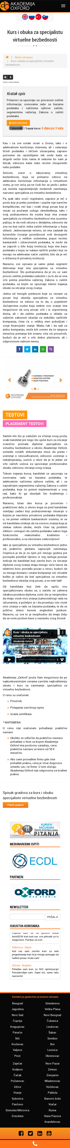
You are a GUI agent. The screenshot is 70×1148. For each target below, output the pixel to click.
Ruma (52, 1110)
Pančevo (17, 1104)
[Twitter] (30, 1133)
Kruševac (18, 1044)
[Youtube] (49, 1133)
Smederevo (52, 1003)
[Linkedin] (39, 1133)
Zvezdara (17, 1116)
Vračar (53, 1104)
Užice (17, 1087)
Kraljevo (17, 1069)
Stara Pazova (52, 1116)
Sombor (52, 1038)
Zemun (52, 1069)
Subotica (17, 1098)
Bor (52, 1044)
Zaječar (17, 1063)
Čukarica (52, 1021)
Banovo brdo (52, 1098)
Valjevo (17, 1050)
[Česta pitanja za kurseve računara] (35, 829)
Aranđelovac (52, 1122)
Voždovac (52, 1087)
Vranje (17, 1092)
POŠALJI (52, 917)
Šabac (52, 1032)
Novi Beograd (52, 1015)
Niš (17, 1038)
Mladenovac (52, 1081)
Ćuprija (17, 1021)
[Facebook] (21, 1133)
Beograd (17, 1003)
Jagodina (18, 1009)
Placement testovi (25, 423)
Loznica (52, 1050)
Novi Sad (17, 1015)
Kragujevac (17, 1026)
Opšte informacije (19, 122)
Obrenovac (52, 1056)
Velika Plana (52, 1009)
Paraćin (17, 1032)
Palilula (52, 1092)
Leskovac (52, 1026)
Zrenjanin (52, 1075)
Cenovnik (16, 128)
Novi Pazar (53, 1063)
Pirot (17, 1056)
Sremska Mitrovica (17, 1110)
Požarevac (17, 1081)
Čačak (17, 1075)
